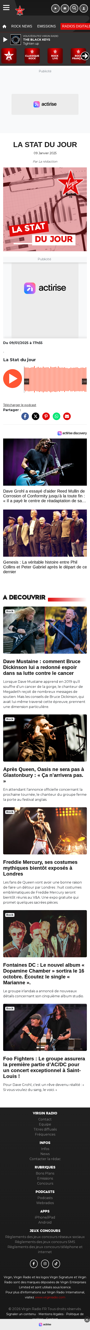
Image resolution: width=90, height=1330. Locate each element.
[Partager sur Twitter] (34, 418)
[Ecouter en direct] (55, 8)
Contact (45, 1119)
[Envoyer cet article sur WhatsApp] (55, 418)
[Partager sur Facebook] (24, 418)
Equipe (45, 1124)
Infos (45, 1149)
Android (45, 1222)
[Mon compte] (84, 8)
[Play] (5, 39)
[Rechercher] (74, 8)
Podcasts (45, 1198)
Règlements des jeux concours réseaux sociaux (45, 1237)
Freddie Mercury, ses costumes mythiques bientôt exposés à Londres (40, 868)
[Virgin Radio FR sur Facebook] (34, 1264)
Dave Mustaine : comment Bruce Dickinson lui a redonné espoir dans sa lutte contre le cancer (41, 667)
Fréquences (45, 1134)
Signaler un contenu (21, 1314)
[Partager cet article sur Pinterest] (45, 418)
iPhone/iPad (45, 1217)
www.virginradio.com (50, 1297)
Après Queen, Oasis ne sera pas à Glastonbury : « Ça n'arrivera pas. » (43, 775)
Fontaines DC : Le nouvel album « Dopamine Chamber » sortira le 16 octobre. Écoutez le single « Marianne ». (43, 973)
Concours (45, 1183)
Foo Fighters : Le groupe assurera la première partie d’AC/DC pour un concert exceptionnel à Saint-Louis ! (44, 1067)
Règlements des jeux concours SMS (45, 1242)
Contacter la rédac (45, 1159)
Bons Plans (45, 1173)
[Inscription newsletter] (65, 8)
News (45, 1154)
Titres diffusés (45, 1129)
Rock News (21, 26)
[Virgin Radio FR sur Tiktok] (56, 1264)
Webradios (45, 1203)
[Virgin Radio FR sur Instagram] (45, 1264)
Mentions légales (51, 1314)
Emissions (46, 26)
